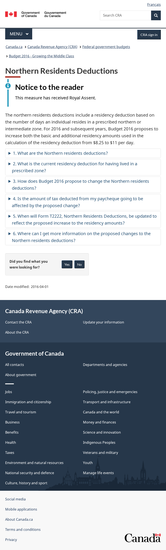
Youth (88, 462)
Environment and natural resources (34, 462)
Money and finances (99, 422)
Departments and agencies (105, 364)
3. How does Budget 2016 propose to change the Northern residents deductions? (80, 184)
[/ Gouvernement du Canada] (35, 13)
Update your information (103, 322)
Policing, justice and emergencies (110, 391)
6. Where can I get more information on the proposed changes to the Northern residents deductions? (81, 237)
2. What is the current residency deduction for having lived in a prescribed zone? (74, 167)
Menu (17, 34)
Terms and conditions (23, 529)
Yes (67, 264)
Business (12, 422)
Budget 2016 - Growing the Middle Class (41, 56)
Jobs (8, 391)
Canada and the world (101, 412)
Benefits (12, 432)
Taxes (9, 452)
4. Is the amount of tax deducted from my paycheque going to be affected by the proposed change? (77, 202)
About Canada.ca (19, 519)
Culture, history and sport (26, 483)
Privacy (11, 539)
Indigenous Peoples (99, 442)
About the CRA (17, 332)
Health (10, 442)
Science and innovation (102, 432)
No (79, 264)
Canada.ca (14, 46)
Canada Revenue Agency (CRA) (52, 46)
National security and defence (29, 472)
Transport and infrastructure (107, 402)
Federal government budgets (106, 46)
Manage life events (98, 472)
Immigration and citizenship (28, 402)
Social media (15, 499)
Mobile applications (21, 509)
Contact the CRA (18, 322)
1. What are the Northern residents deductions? (60, 153)
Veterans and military (100, 452)
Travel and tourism (20, 412)
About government (20, 374)
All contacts (14, 364)
